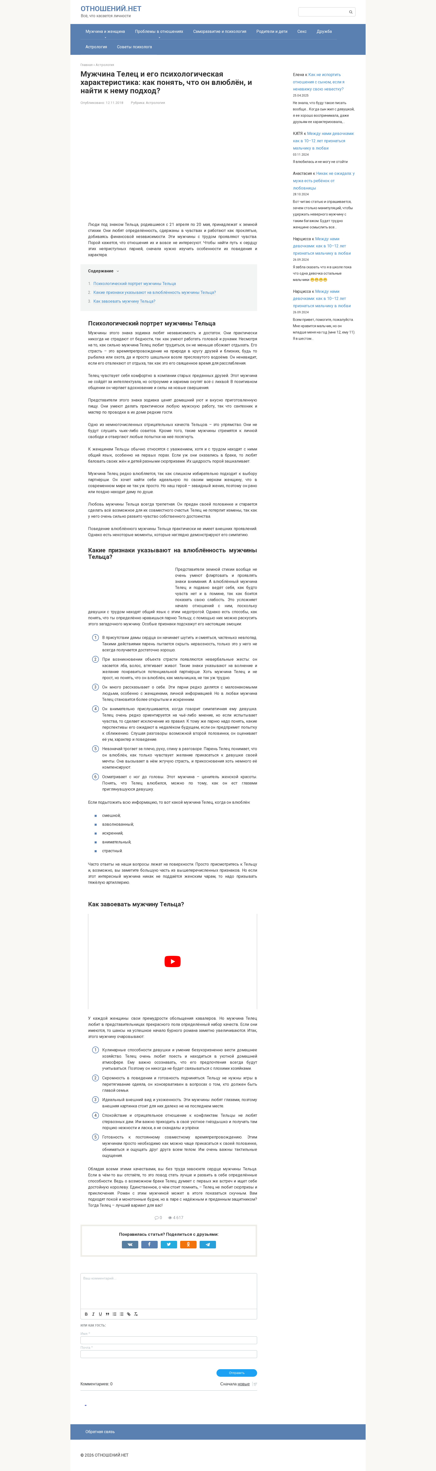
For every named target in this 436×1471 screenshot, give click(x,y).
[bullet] (121, 1314)
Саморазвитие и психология (219, 31)
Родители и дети (271, 31)
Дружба (324, 31)
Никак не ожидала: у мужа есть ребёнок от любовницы (324, 181)
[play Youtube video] (172, 961)
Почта (86, 1347)
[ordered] (114, 1314)
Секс (302, 31)
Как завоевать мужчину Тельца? (124, 301)
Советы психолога (134, 46)
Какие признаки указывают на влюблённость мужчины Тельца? (154, 292)
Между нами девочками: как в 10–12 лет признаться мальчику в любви (323, 141)
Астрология (96, 46)
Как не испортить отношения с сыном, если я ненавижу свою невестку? (318, 82)
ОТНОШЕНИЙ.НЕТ (111, 9)
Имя (85, 1334)
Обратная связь (100, 1431)
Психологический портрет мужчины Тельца (134, 283)
